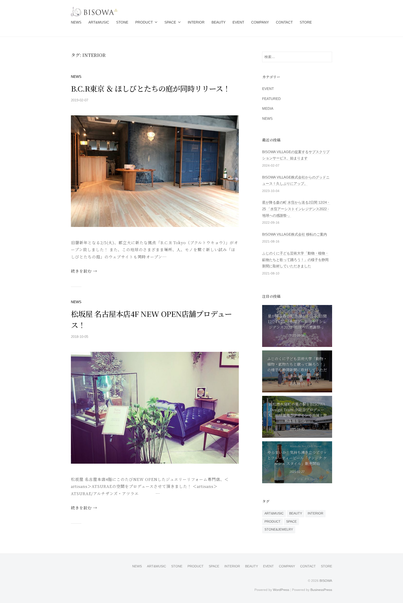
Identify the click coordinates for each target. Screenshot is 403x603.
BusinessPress (321, 590)
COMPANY (260, 22)
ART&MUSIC (98, 22)
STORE (306, 22)
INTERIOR (196, 22)
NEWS (76, 22)
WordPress (281, 590)
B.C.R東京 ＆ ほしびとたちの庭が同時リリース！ (150, 88)
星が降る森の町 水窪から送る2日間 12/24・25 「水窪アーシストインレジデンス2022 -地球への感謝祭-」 (296, 208)
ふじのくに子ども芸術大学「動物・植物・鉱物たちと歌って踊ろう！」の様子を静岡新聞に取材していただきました (295, 259)
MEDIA (267, 108)
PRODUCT (144, 22)
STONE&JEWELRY (278, 529)
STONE (122, 22)
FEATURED (271, 99)
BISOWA (326, 580)
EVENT (238, 22)
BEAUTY (219, 22)
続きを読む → (84, 271)
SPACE (170, 22)
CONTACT (284, 22)
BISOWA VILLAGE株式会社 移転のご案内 (294, 234)
